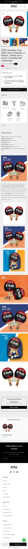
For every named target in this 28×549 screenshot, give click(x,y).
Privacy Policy (6, 531)
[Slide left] (1, 42)
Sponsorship (5, 494)
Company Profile (6, 484)
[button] (2, 6)
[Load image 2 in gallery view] (14, 42)
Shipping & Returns (7, 524)
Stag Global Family (7, 512)
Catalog (4, 487)
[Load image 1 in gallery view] (5, 42)
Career (4, 490)
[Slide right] (26, 42)
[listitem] (8, 430)
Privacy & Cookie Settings (9, 534)
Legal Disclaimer (6, 537)
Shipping (7, 68)
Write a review (14, 407)
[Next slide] (26, 430)
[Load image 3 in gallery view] (23, 42)
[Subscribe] (23, 458)
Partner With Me (6, 497)
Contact (4, 506)
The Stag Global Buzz (8, 515)
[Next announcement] (25, 1)
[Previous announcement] (2, 1)
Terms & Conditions (7, 528)
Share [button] (4, 125)
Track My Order (6, 509)
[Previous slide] (2, 430)
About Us (5, 481)
